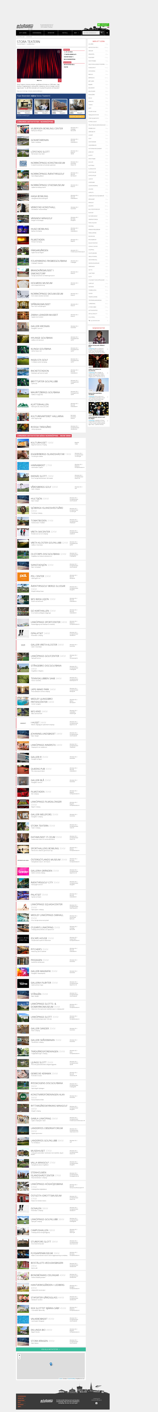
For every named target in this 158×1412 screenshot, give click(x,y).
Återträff (91, 57)
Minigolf (91, 202)
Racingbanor (92, 239)
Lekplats (91, 192)
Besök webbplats (71, 54)
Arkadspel (91, 54)
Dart (90, 108)
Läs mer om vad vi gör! (71, 1403)
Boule (90, 98)
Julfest (91, 155)
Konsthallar (92, 172)
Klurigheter (92, 169)
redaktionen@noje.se (96, 1400)
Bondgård (92, 94)
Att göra (23, 33)
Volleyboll (92, 317)
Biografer (91, 88)
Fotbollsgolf (93, 121)
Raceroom (92, 236)
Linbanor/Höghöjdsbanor (96, 196)
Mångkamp (92, 199)
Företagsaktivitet (94, 118)
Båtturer (91, 81)
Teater (90, 293)
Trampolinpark (93, 297)
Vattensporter (93, 310)
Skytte (90, 270)
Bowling (91, 101)
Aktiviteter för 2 (93, 47)
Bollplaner (92, 91)
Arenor (91, 51)
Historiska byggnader (95, 148)
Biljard (90, 84)
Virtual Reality (93, 314)
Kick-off (91, 162)
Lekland (91, 189)
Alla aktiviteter (95, 320)
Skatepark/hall (93, 260)
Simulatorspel (93, 256)
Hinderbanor (92, 145)
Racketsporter (93, 243)
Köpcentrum (92, 175)
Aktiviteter (29, 36)
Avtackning (92, 71)
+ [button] (19, 1355)
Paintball (91, 226)
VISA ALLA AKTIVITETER (49, 1349)
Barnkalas (91, 78)
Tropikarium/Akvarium (95, 300)
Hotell (65, 33)
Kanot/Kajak (92, 158)
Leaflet (60, 1378)
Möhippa (91, 206)
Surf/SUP (91, 283)
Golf (90, 138)
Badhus (91, 74)
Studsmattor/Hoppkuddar (96, 280)
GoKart (91, 135)
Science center (93, 246)
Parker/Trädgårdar (94, 229)
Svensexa (91, 287)
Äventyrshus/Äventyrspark (97, 64)
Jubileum (91, 152)
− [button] (19, 1358)
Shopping (91, 250)
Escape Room (92, 111)
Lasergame (92, 182)
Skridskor (92, 266)
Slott (90, 276)
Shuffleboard (93, 253)
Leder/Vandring (93, 185)
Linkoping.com (20, 36)
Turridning (92, 303)
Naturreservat (93, 216)
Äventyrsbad (92, 61)
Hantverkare (92, 142)
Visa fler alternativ (76, 116)
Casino (91, 105)
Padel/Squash (93, 223)
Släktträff (92, 273)
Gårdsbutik (92, 132)
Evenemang (37, 33)
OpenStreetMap (71, 1378)
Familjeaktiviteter (94, 115)
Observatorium (93, 219)
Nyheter (51, 33)
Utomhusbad (92, 307)
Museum (91, 212)
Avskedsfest (92, 67)
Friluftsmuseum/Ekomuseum (97, 125)
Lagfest (91, 179)
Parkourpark (92, 233)
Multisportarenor (94, 209)
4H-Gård (91, 44)
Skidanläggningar (94, 263)
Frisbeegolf (92, 128)
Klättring (91, 165)
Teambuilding (92, 290)
